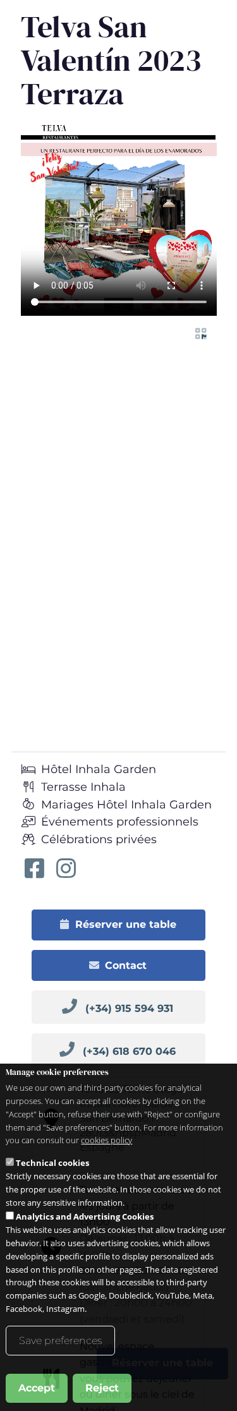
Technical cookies (52, 1162)
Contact (126, 965)
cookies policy (106, 1140)
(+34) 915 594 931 (129, 1008)
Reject (102, 1388)
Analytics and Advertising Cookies (85, 1216)
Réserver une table (125, 924)
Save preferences (60, 1341)
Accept (36, 1388)
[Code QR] (201, 334)
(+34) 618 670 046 (129, 1051)
